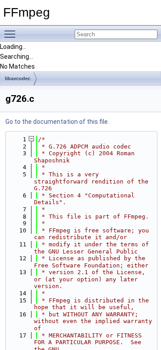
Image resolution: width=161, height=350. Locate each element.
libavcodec (17, 78)
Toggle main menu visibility (12, 34)
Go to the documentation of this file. (57, 121)
